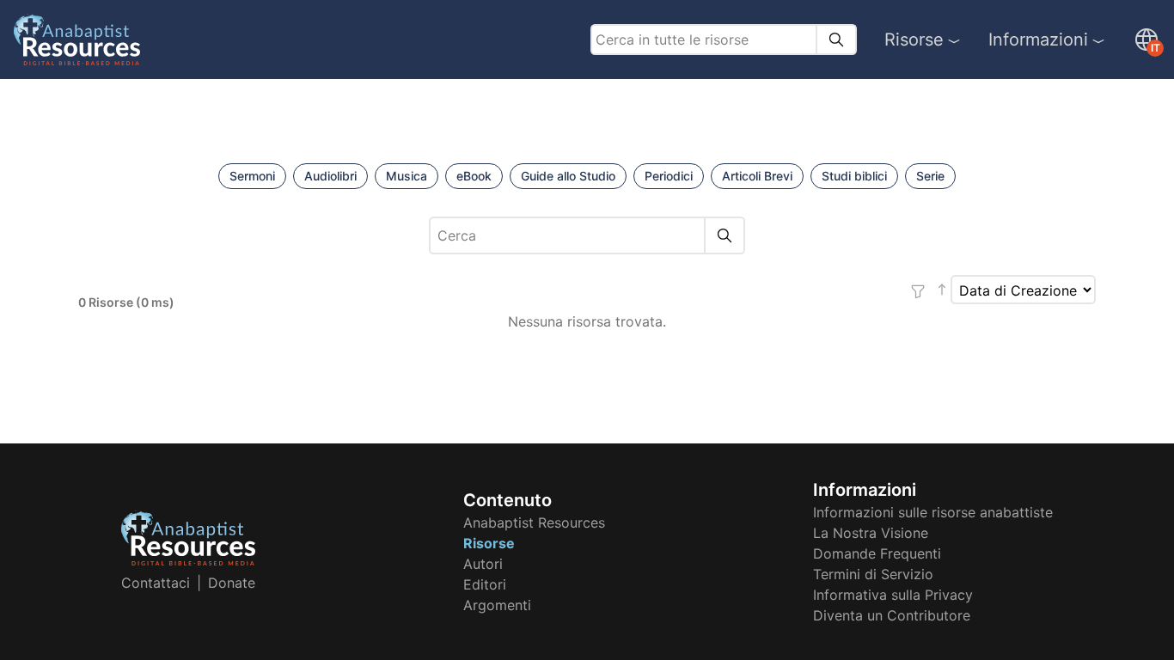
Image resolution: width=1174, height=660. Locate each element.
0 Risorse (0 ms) (126, 302)
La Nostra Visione (870, 532)
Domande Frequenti (877, 553)
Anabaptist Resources (534, 522)
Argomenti (497, 605)
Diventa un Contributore (891, 615)
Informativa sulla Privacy (893, 594)
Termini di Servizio (873, 574)
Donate (231, 582)
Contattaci (155, 582)
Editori (484, 584)
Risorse (914, 39)
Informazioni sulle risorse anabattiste (933, 512)
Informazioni (1038, 39)
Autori (483, 563)
